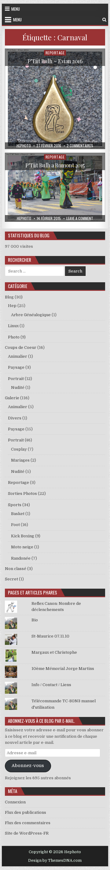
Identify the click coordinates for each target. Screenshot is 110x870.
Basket (17, 513)
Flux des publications (25, 812)
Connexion (15, 802)
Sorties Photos (22, 493)
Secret (11, 579)
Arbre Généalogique (31, 315)
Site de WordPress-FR (27, 833)
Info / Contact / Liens (51, 684)
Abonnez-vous (28, 765)
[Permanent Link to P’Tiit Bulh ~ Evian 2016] (55, 99)
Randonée (21, 558)
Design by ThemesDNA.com (55, 860)
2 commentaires (80, 146)
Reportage (55, 52)
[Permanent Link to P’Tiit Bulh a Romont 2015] (55, 187)
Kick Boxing (22, 536)
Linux (13, 326)
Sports (14, 505)
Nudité (17, 387)
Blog (9, 297)
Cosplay (19, 449)
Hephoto (23, 146)
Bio (34, 620)
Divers (14, 418)
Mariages (20, 460)
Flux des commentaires (27, 823)
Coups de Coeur (20, 347)
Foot (15, 524)
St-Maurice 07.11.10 (50, 636)
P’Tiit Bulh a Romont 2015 (55, 165)
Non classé (15, 568)
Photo (14, 337)
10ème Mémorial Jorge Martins (62, 668)
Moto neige (22, 547)
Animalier (17, 356)
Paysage (16, 367)
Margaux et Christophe (54, 652)
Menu (15, 9)
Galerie (12, 398)
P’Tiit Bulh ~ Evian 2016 (55, 61)
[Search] (104, 19)
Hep (12, 305)
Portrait (16, 378)
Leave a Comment (79, 218)
